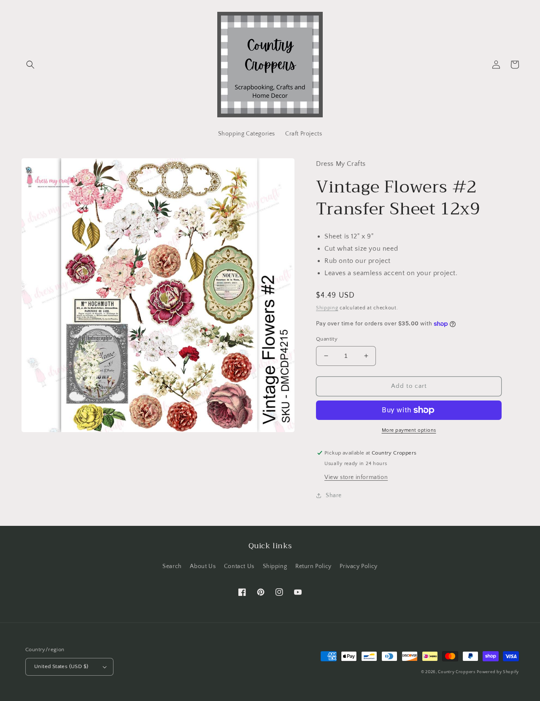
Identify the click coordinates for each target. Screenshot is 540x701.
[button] (30, 64)
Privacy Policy (358, 566)
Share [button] (334, 495)
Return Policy (313, 566)
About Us (203, 566)
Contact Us (239, 566)
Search (172, 566)
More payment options (409, 430)
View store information (356, 477)
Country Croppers (456, 672)
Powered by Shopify (498, 672)
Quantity (327, 339)
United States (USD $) (61, 666)
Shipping (327, 308)
